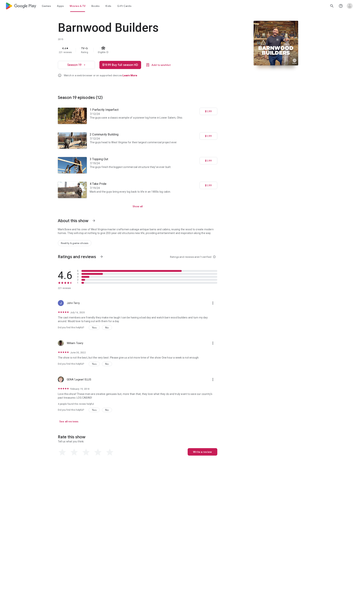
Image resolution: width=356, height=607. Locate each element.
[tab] (46, 6)
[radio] (62, 452)
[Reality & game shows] (74, 243)
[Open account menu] (349, 5)
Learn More (130, 75)
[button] (94, 327)
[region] (132, 50)
